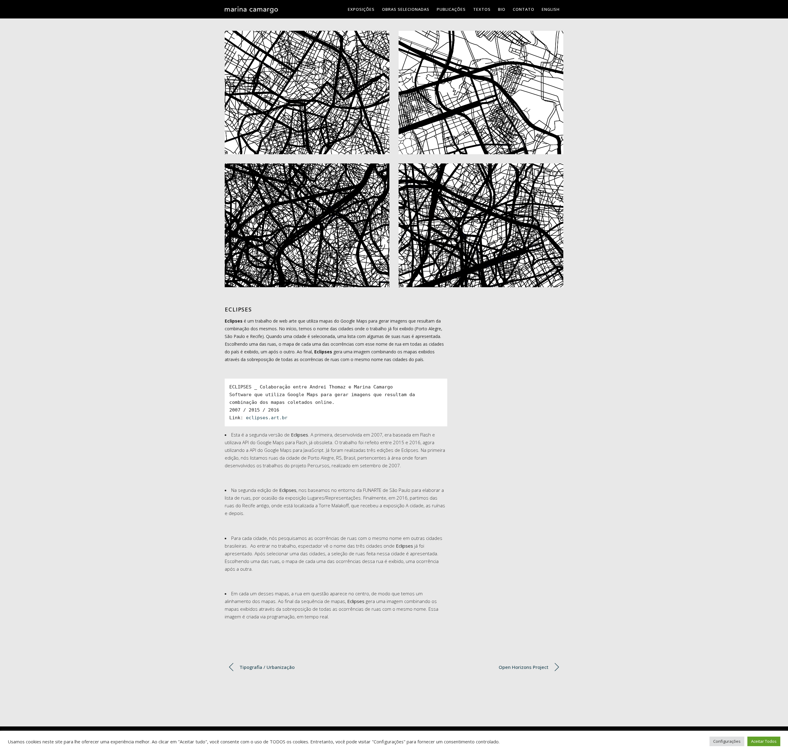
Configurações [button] (727, 741)
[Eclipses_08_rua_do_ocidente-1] (307, 225)
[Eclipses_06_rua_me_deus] (307, 92)
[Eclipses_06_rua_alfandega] (481, 225)
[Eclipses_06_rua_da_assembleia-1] (481, 92)
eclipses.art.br (266, 417)
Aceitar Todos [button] (764, 741)
